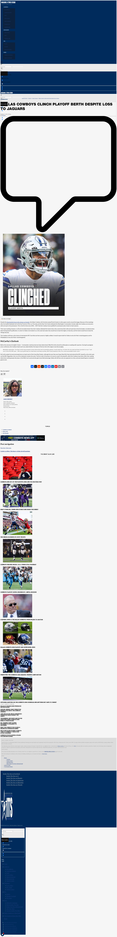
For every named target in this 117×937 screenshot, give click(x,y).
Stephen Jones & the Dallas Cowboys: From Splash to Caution (21, 619)
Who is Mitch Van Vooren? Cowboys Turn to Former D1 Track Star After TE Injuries (10, 732)
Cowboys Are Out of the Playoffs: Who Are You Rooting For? (21, 481)
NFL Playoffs (5, 433)
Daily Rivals (44, 753)
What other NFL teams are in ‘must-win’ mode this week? (19, 509)
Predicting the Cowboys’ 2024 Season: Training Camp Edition (20, 674)
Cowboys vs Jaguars (7, 429)
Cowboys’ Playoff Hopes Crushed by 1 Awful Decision (18, 592)
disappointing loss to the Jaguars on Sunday (18, 322)
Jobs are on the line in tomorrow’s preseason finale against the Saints (11, 715)
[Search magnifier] (1, 68)
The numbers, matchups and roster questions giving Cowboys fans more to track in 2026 (11, 719)
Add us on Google (7, 318)
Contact (8, 759)
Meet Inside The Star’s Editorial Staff (15, 763)
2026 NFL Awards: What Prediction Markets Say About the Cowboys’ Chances (10, 710)
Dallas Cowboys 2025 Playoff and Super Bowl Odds (17, 647)
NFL (75, 746)
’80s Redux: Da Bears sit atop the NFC (13, 537)
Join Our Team (7, 765)
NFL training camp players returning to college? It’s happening (8, 724)
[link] (32, 366)
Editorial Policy (10, 762)
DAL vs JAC (5, 431)
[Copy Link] (62, 366)
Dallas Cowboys (61, 746)
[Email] (59, 366)
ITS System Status (8, 766)
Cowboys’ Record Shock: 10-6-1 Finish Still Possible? (18, 564)
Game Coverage (4, 99)
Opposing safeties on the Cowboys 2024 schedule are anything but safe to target (28, 702)
